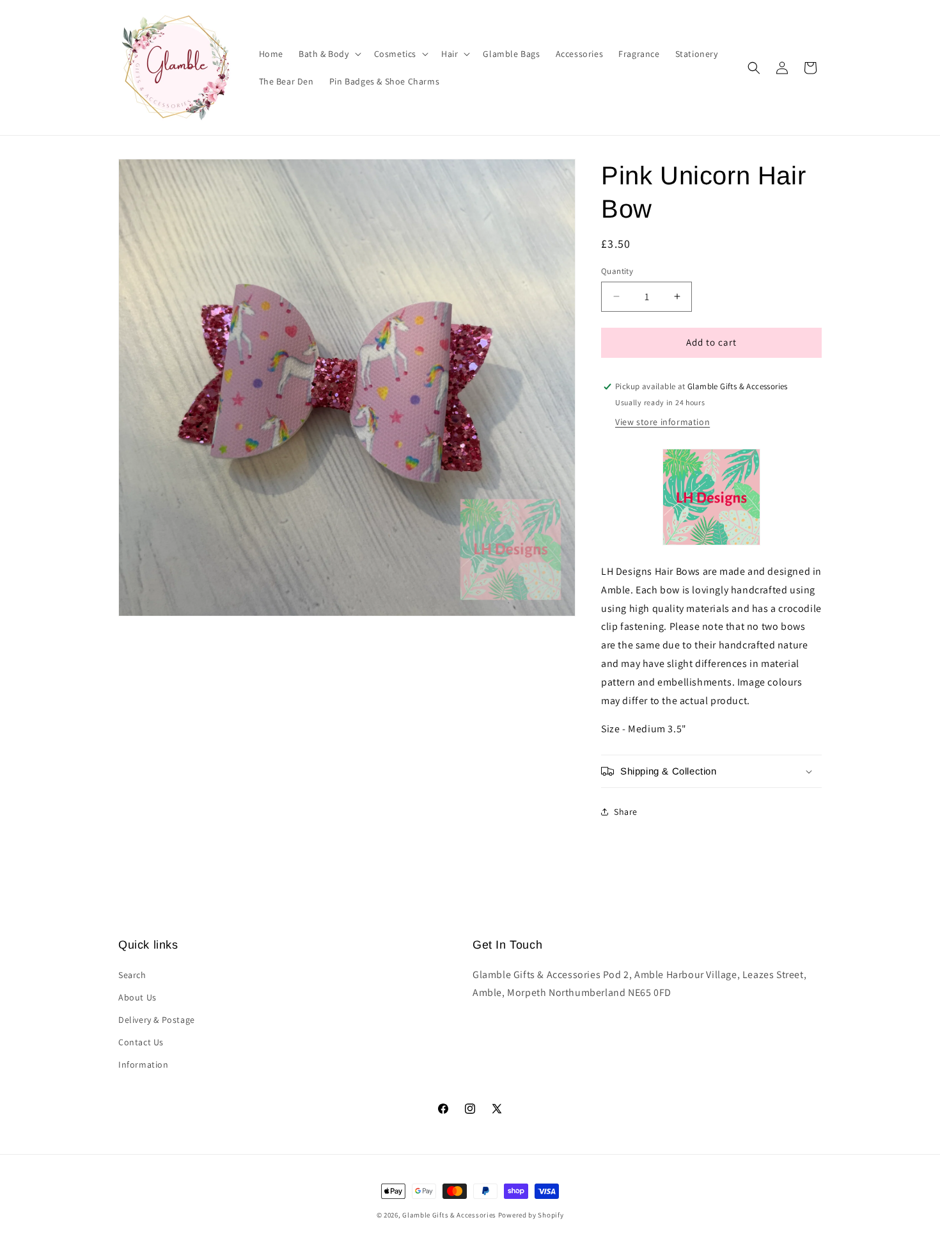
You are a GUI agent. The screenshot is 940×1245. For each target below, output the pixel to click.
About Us (137, 997)
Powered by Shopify (531, 1214)
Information (143, 1064)
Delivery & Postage (156, 1019)
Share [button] (626, 811)
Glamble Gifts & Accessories (449, 1214)
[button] (328, 53)
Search (132, 975)
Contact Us (141, 1042)
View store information (662, 422)
